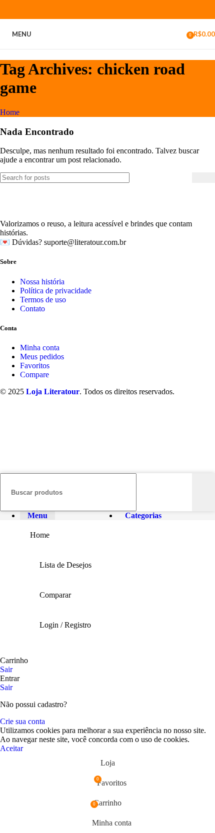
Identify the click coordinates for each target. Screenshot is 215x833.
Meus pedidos (42, 356)
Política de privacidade (56, 290)
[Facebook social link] (78, 9)
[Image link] (62, 206)
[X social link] (90, 9)
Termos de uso (43, 299)
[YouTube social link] (113, 9)
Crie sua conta (22, 721)
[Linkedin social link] (124, 9)
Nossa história (42, 281)
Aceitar (11, 748)
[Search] (203, 177)
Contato (32, 308)
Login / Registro (65, 625)
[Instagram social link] (102, 9)
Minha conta (40, 347)
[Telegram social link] (136, 9)
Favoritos (35, 365)
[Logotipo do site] (108, 51)
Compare (34, 374)
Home (10, 112)
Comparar (55, 595)
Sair (6, 669)
